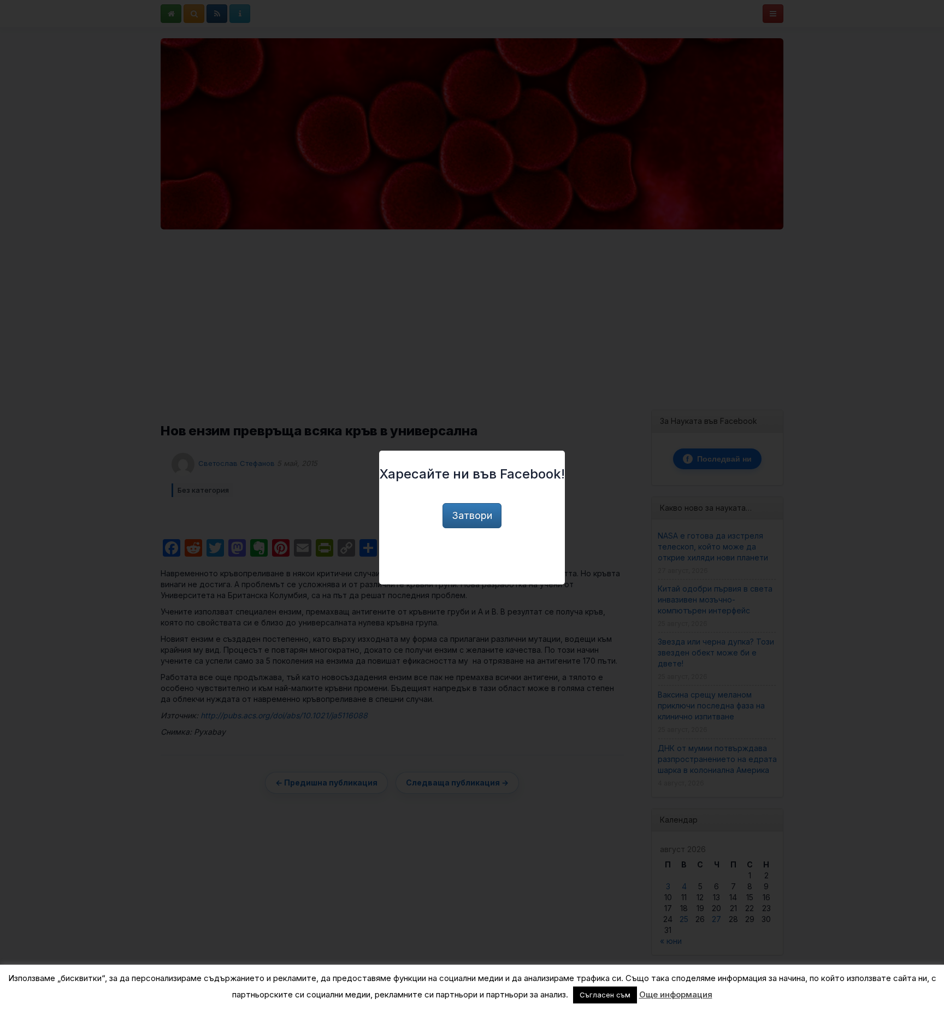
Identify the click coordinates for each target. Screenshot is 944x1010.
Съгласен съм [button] (605, 994)
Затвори (472, 515)
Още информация (675, 994)
